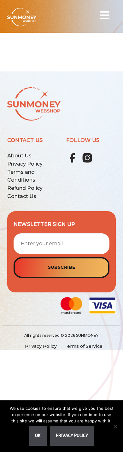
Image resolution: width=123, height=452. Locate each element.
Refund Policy (25, 188)
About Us (19, 156)
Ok (37, 435)
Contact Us (21, 196)
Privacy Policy (25, 164)
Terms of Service (83, 346)
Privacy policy (72, 435)
